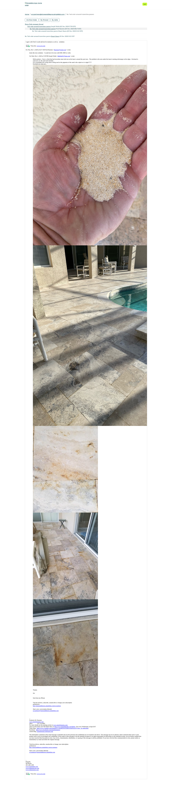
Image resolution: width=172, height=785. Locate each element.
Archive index (31, 20)
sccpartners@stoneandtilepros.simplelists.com (48, 14)
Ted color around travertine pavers (39, 26)
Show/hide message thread (34, 24)
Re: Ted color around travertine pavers (43, 29)
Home (27, 14)
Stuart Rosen (55, 36)
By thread (44, 20)
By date (55, 20)
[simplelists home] (33, 4)
